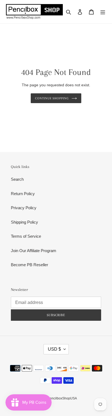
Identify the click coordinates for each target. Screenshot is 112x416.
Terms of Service (26, 236)
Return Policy (23, 193)
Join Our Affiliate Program (33, 250)
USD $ (54, 349)
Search (17, 179)
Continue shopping (52, 98)
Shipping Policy (24, 222)
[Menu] (102, 12)
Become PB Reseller (29, 264)
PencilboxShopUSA (62, 398)
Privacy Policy (23, 207)
